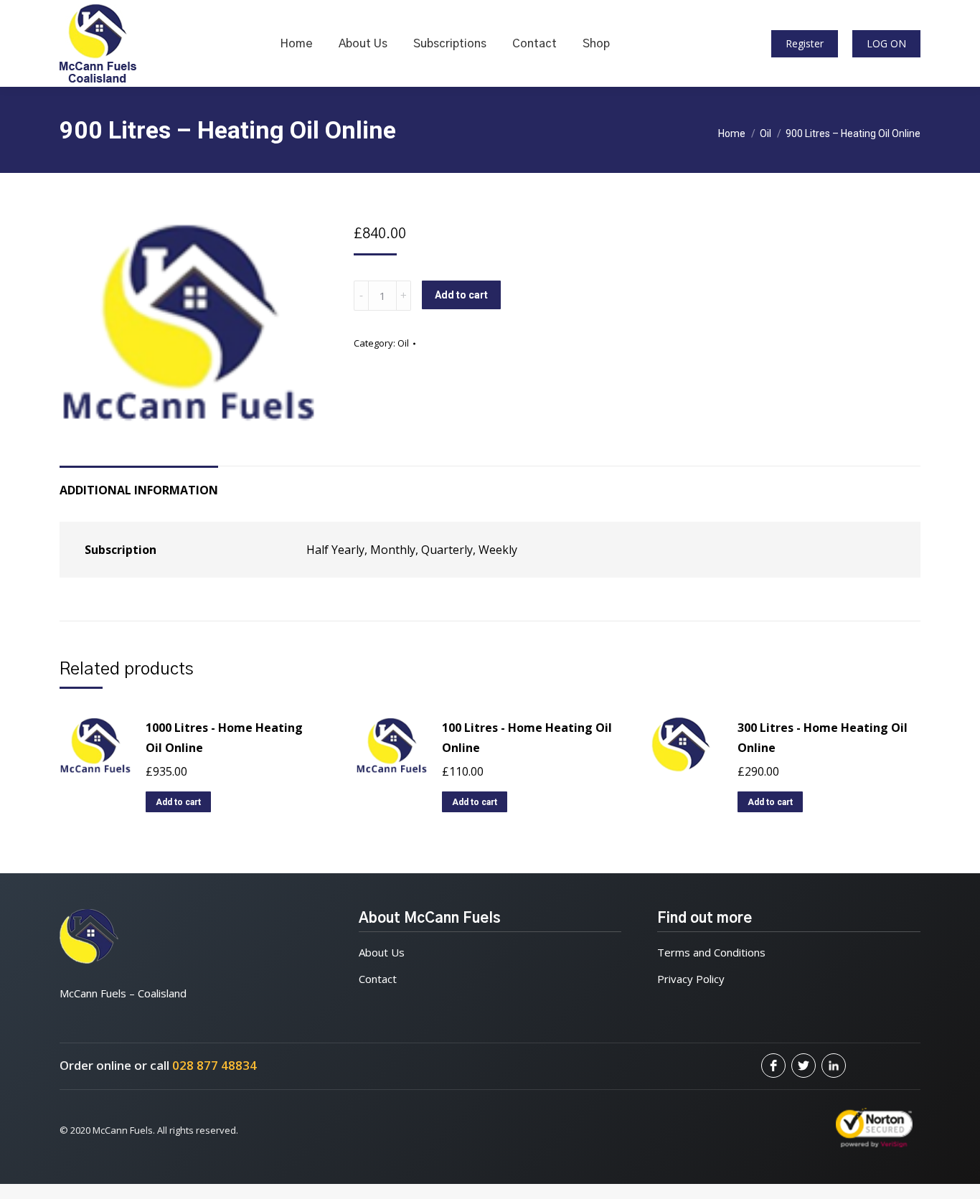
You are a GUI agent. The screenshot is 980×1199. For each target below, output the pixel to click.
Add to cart (461, 295)
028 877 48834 (214, 1065)
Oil (403, 343)
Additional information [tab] (139, 490)
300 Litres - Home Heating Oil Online (823, 738)
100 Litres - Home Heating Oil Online (527, 738)
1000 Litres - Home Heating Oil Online (224, 738)
